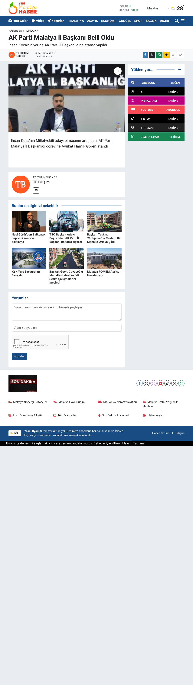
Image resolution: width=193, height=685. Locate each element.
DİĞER (164, 21)
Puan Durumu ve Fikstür (28, 415)
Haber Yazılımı (161, 433)
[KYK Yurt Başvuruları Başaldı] (29, 258)
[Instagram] (153, 383)
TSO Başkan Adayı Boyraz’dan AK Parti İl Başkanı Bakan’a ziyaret (65, 238)
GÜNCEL (125, 21)
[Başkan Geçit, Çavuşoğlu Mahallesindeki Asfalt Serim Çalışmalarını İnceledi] (66, 258)
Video (40, 21)
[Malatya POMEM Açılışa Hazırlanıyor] (104, 258)
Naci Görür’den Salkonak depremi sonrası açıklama (28, 238)
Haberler (15, 30)
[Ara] (177, 21)
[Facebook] (139, 383)
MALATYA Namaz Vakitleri (120, 402)
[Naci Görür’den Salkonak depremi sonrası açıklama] (29, 221)
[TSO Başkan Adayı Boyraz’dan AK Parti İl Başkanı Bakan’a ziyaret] (66, 221)
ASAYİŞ (92, 21)
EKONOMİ (108, 21)
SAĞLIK (151, 21)
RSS (16, 433)
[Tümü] (179, 69)
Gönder (19, 356)
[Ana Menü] (182, 21)
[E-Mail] (36, 190)
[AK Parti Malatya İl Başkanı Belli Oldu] (66, 98)
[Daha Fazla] (166, 55)
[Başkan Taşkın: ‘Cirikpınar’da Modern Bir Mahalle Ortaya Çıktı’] (104, 221)
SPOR (138, 21)
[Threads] (174, 383)
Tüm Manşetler (67, 415)
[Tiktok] (167, 383)
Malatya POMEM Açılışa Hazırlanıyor (103, 273)
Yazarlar (58, 21)
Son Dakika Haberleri (115, 415)
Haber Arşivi (155, 415)
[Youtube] (160, 383)
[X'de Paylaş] (152, 55)
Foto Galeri (20, 21)
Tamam (138, 443)
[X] (146, 383)
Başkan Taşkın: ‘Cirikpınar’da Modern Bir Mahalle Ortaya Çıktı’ (104, 238)
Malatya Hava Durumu (72, 402)
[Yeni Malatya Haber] (22, 8)
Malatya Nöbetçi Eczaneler (30, 402)
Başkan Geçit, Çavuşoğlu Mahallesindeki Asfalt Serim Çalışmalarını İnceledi (66, 277)
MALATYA (76, 21)
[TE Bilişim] (21, 184)
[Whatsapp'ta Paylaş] (159, 55)
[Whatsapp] (181, 383)
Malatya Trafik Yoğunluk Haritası (160, 404)
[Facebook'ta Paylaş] (145, 55)
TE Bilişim (41, 182)
